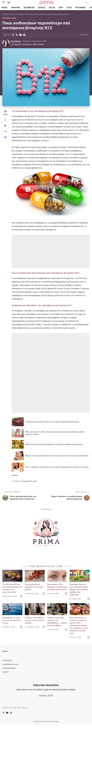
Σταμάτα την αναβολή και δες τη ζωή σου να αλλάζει (34, 620)
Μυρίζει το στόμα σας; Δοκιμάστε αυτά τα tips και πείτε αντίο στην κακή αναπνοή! (57, 456)
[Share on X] (16, 35)
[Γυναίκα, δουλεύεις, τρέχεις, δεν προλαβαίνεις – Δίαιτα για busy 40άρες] (57, 609)
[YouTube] (7, 713)
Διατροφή (6, 18)
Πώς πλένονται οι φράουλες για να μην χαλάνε (34, 587)
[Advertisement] (51, 251)
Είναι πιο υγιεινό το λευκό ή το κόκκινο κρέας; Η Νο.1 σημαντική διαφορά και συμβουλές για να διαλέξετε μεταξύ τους (79, 625)
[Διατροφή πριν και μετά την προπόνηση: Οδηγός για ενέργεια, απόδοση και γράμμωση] (80, 576)
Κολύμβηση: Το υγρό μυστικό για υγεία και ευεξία (11, 620)
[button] (4, 2)
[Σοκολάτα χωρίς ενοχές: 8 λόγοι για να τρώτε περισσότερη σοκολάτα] (18, 421)
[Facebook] (3, 713)
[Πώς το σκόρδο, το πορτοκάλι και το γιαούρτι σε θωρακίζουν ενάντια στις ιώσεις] (18, 467)
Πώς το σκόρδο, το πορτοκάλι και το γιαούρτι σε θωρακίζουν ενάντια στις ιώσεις (57, 467)
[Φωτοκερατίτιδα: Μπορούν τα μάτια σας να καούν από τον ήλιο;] (57, 576)
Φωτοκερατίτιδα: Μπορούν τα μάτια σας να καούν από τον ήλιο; (57, 587)
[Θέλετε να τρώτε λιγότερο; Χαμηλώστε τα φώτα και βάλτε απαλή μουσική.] (18, 444)
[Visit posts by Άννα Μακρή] (6, 42)
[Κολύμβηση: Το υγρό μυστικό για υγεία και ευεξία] (12, 609)
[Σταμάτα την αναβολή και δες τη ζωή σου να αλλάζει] (35, 609)
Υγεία (14, 18)
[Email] (20, 35)
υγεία (34, 481)
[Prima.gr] (46, 2)
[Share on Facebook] (13, 35)
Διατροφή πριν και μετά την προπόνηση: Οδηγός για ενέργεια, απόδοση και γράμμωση (79, 589)
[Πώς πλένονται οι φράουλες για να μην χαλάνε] (35, 576)
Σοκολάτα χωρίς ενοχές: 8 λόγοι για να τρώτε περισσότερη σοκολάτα (52, 422)
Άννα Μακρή (16, 41)
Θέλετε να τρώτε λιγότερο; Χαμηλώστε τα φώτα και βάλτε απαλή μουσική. (54, 444)
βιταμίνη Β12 (27, 481)
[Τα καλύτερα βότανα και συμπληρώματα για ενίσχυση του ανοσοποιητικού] (12, 576)
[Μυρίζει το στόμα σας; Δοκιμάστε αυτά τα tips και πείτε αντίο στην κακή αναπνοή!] (18, 455)
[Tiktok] (11, 713)
